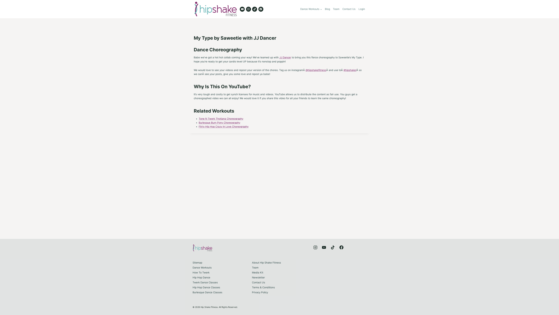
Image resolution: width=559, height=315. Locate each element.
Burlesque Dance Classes (207, 292)
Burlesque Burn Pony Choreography (219, 122)
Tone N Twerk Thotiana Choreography (221, 118)
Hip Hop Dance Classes (206, 287)
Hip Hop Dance (201, 277)
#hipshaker (350, 70)
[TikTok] (254, 9)
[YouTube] (242, 9)
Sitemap (197, 262)
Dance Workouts (202, 267)
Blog (327, 9)
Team (336, 9)
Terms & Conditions (263, 287)
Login (362, 9)
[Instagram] (248, 9)
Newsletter (258, 277)
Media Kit (257, 272)
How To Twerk (201, 272)
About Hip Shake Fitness (266, 262)
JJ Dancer (285, 57)
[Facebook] (260, 9)
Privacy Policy (260, 292)
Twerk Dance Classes (205, 282)
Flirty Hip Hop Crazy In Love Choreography (223, 126)
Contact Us (348, 9)
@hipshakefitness (316, 70)
